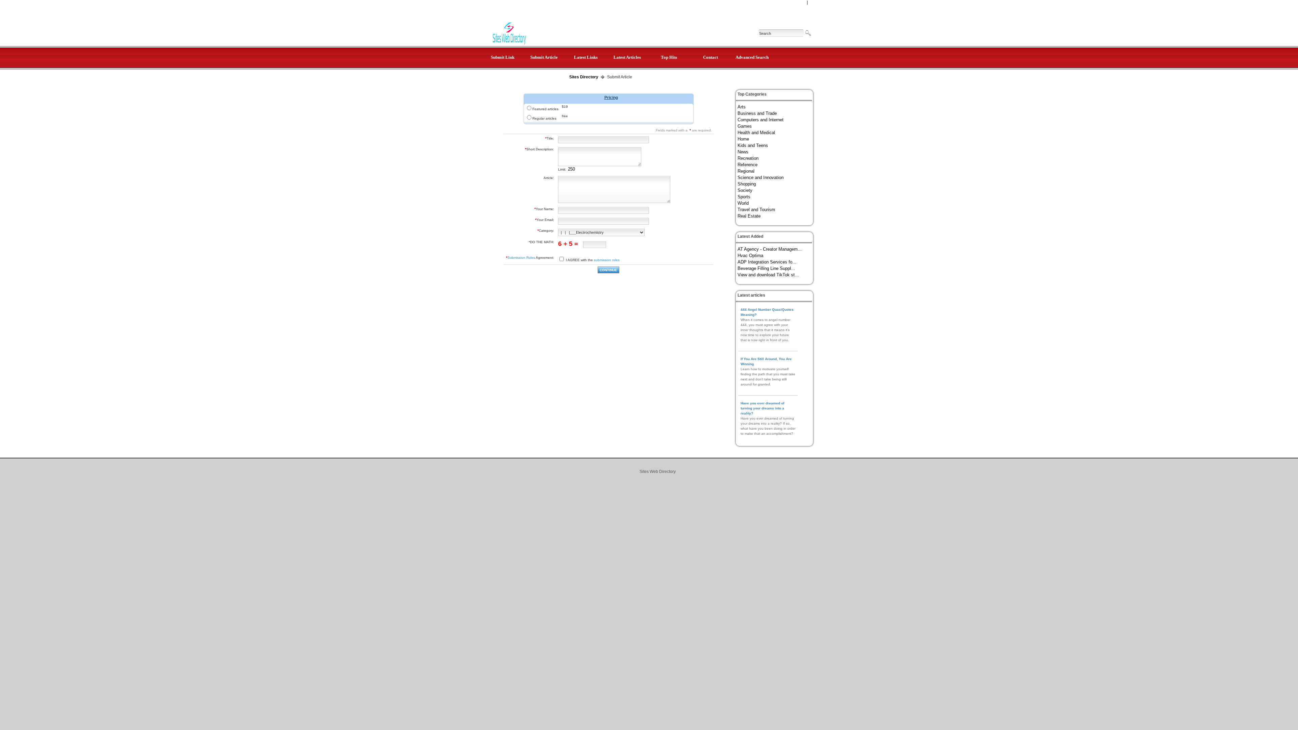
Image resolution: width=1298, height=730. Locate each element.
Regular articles (544, 118)
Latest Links (586, 57)
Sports (744, 196)
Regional (746, 171)
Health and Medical (756, 132)
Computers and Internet (761, 119)
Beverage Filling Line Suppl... (766, 268)
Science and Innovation (761, 177)
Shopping (747, 183)
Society (745, 190)
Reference (748, 164)
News (743, 151)
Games (745, 126)
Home (743, 139)
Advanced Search (752, 57)
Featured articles (545, 109)
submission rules (607, 260)
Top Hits (669, 57)
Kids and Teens (753, 145)
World (743, 203)
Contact (710, 57)
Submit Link (502, 57)
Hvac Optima (750, 255)
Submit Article (544, 57)
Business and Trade (757, 113)
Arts (742, 106)
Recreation (748, 158)
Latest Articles (627, 57)
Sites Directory (583, 77)
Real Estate (749, 216)
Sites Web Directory (658, 471)
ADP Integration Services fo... (767, 262)
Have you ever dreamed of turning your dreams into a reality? (762, 408)
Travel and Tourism (756, 209)
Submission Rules (521, 257)
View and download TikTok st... (768, 274)
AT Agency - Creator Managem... (770, 249)
